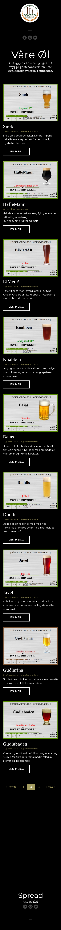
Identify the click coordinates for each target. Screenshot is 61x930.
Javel (8, 592)
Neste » (50, 786)
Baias (8, 436)
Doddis (10, 514)
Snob (8, 126)
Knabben (12, 359)
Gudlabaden (15, 744)
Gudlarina (13, 670)
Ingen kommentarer (29, 131)
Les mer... (16, 151)
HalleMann (14, 204)
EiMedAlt (13, 281)
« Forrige (11, 786)
